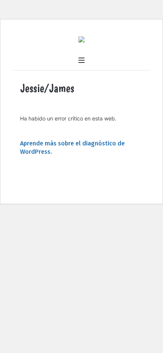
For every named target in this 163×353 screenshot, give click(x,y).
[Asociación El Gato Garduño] (81, 40)
